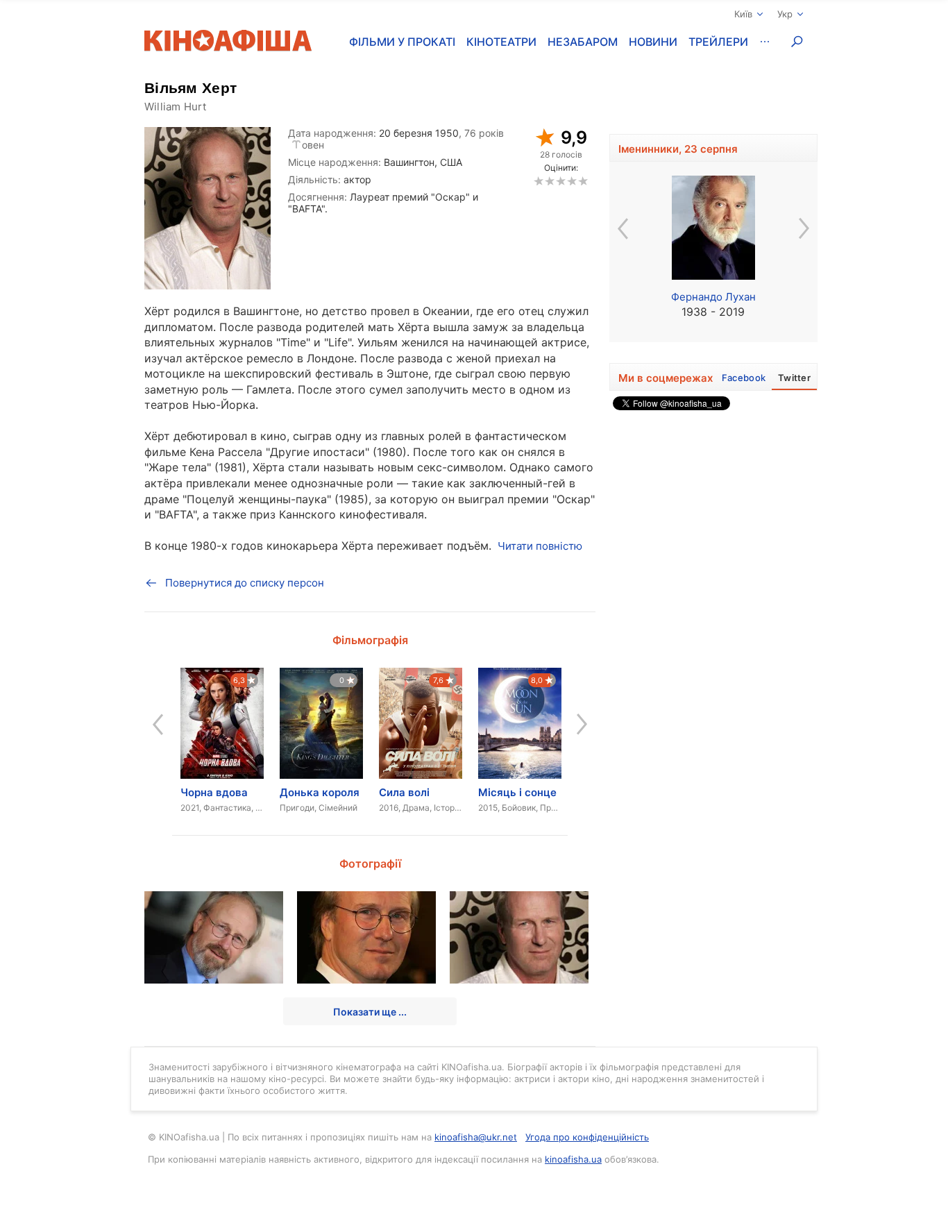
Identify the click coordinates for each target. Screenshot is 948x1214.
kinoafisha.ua (573, 1159)
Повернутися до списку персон (244, 582)
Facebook (743, 377)
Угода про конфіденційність (587, 1137)
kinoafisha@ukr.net (475, 1137)
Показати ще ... (370, 1012)
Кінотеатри (501, 42)
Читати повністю (540, 546)
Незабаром (583, 42)
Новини (653, 42)
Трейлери (718, 42)
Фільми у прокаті (402, 42)
